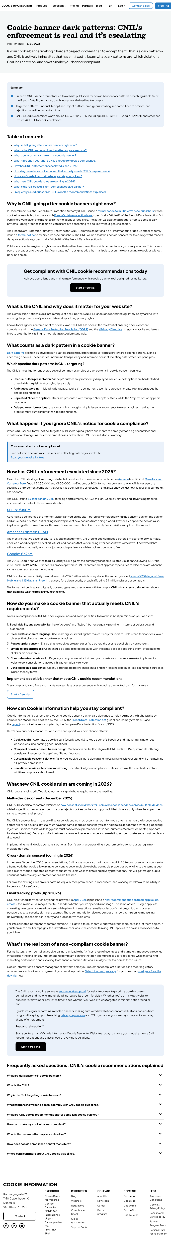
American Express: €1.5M (27, 532)
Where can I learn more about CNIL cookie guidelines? (41, 1153)
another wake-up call (72, 991)
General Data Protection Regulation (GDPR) (60, 329)
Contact (20, 1216)
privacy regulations (72, 1015)
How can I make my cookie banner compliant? (36, 1124)
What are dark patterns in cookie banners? (34, 1075)
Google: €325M (20, 554)
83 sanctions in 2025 (41, 498)
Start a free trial (85, 287)
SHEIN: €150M (19, 510)
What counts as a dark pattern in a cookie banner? (45, 155)
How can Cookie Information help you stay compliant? (48, 176)
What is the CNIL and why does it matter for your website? (50, 150)
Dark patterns (15, 352)
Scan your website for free (27, 457)
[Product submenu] (48, 6)
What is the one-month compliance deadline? (36, 1134)
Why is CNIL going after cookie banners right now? (45, 145)
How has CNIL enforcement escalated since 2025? (46, 166)
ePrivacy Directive (110, 329)
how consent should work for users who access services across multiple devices (111, 805)
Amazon (123, 479)
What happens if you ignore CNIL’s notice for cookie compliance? (55, 160)
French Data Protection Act (89, 720)
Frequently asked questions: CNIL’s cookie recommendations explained (60, 192)
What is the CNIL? (18, 1085)
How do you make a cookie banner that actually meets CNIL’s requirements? (62, 171)
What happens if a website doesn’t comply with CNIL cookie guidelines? (53, 1104)
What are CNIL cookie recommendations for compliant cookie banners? (53, 1114)
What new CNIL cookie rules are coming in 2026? (44, 181)
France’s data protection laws (73, 215)
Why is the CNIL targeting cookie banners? (34, 1095)
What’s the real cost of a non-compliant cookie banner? (49, 186)
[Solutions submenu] (65, 6)
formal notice (26, 235)
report (16, 724)
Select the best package (100, 971)
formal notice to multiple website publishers (126, 211)
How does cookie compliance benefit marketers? (39, 1144)
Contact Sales (141, 5)
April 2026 (80, 899)
